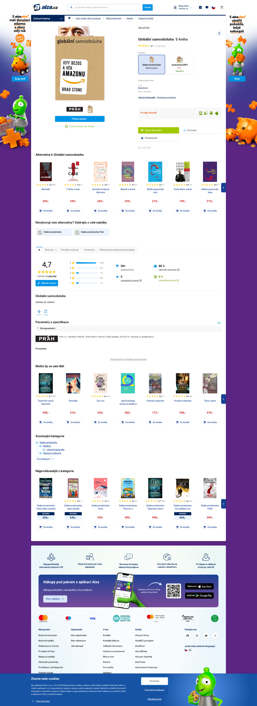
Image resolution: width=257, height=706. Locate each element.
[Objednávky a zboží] (200, 7)
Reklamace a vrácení (49, 646)
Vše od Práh (143, 27)
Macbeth (46, 189)
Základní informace (112, 646)
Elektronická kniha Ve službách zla (183, 507)
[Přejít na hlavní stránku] (45, 7)
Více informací (43, 701)
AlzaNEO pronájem (144, 640)
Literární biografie (145, 18)
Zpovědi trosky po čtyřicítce (100, 191)
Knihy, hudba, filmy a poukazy (88, 18)
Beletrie (130, 18)
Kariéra (106, 662)
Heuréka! (73, 401)
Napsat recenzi (48, 283)
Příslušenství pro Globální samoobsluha (128, 359)
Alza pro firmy (142, 635)
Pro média (108, 667)
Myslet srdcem (128, 189)
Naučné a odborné (52, 453)
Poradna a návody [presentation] (70, 250)
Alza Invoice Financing (146, 667)
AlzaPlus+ (140, 646)
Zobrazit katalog (41, 18)
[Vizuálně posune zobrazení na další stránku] (223, 187)
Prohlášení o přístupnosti (51, 667)
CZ (190, 650)
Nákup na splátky (47, 657)
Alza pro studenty (143, 657)
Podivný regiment (155, 401)
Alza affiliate (141, 651)
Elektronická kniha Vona (100, 507)
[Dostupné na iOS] (216, 113)
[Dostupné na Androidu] (211, 113)
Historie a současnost (113, 651)
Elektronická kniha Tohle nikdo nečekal (45, 507)
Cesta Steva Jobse (183, 189)
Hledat (147, 7)
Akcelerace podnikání (166, 97)
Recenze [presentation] (50, 250)
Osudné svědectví (182, 401)
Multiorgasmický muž (155, 191)
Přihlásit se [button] (183, 9)
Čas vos (100, 401)
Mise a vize (108, 657)
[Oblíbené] (207, 7)
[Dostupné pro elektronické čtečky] (200, 113)
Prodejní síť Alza (47, 651)
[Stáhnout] (39, 311)
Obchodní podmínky (48, 662)
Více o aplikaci (53, 599)
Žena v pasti (210, 401)
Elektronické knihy (114, 18)
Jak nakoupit (77, 646)
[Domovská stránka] (69, 18)
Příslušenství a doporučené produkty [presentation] (117, 250)
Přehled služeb (46, 673)
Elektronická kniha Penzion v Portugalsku (128, 507)
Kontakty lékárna (111, 640)
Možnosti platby (46, 640)
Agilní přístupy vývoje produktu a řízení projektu (128, 403)
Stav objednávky (79, 635)
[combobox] (105, 7)
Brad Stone (143, 88)
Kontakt (106, 635)
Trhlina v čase (73, 189)
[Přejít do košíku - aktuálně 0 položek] (222, 7)
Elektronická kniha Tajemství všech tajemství (155, 507)
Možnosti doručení (48, 635)
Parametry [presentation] (89, 250)
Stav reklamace (78, 640)
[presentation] (39, 250)
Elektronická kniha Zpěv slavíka (73, 507)
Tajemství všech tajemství (46, 402)
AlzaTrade (140, 662)
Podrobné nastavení (154, 690)
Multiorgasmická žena (210, 191)
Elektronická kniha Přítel (210, 507)
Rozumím (154, 681)
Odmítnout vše (155, 699)
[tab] (39, 250)
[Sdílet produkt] (219, 33)
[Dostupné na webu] (206, 113)
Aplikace (107, 673)
